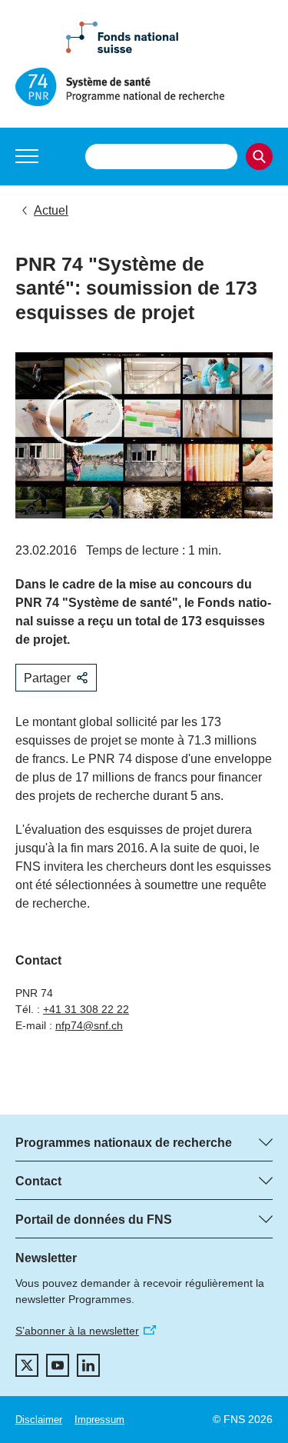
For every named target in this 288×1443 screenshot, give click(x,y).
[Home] (144, 87)
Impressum (99, 1419)
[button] (26, 156)
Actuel (51, 210)
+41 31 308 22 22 (86, 1009)
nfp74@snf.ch (89, 1025)
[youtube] (57, 1365)
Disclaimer (38, 1419)
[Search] (259, 156)
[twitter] (26, 1365)
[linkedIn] (88, 1365)
